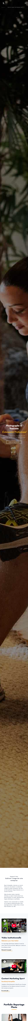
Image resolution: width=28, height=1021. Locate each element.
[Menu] (25, 3)
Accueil (4, 7)
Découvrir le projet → (7, 950)
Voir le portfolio (14, 442)
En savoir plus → (6, 990)
